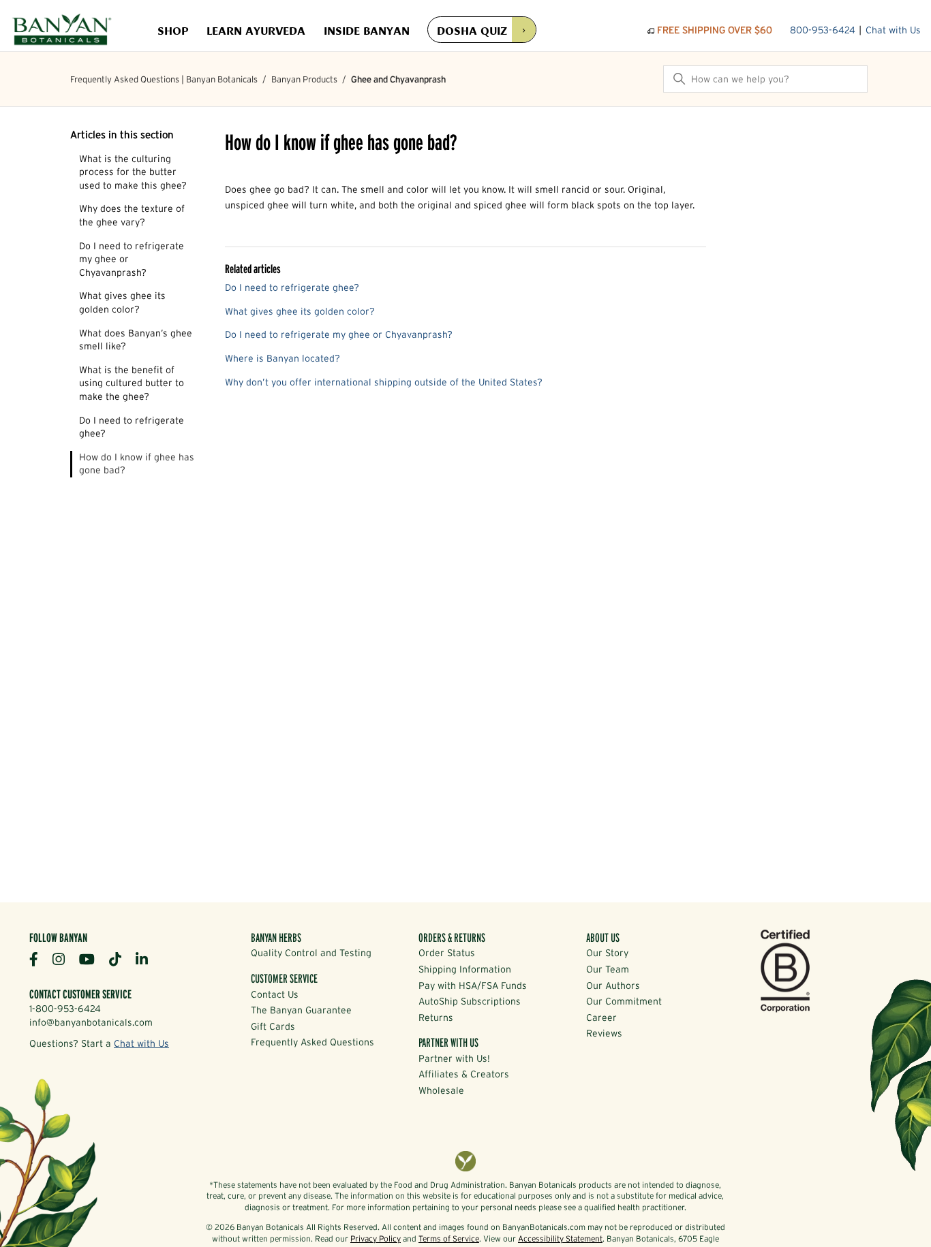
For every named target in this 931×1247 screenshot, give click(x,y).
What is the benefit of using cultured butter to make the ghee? (131, 383)
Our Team (607, 969)
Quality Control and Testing (311, 952)
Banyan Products (304, 79)
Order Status (446, 952)
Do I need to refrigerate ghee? (131, 427)
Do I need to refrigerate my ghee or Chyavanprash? (131, 259)
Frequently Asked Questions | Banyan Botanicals (164, 79)
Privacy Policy (375, 1238)
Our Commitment (624, 1001)
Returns (435, 1017)
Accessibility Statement (560, 1238)
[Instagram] (63, 958)
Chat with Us (893, 30)
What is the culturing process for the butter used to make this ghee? (133, 172)
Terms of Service (448, 1238)
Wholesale (441, 1090)
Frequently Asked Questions (312, 1042)
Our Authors (613, 985)
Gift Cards (273, 1026)
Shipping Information (464, 969)
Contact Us (275, 994)
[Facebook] (38, 958)
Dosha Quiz (472, 29)
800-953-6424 (822, 30)
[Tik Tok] (120, 958)
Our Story (607, 952)
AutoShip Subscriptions (469, 1001)
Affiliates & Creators (463, 1074)
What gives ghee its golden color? (122, 302)
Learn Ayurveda (256, 29)
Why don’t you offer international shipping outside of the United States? (384, 382)
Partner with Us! (454, 1058)
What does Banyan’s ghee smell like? (135, 340)
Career (601, 1017)
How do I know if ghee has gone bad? (136, 464)
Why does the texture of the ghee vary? (132, 215)
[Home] (61, 31)
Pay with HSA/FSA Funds (472, 985)
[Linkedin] (147, 958)
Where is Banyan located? (282, 358)
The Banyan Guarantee (301, 1010)
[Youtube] (92, 958)
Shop (172, 29)
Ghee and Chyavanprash (398, 79)
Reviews (604, 1033)
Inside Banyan (367, 29)
